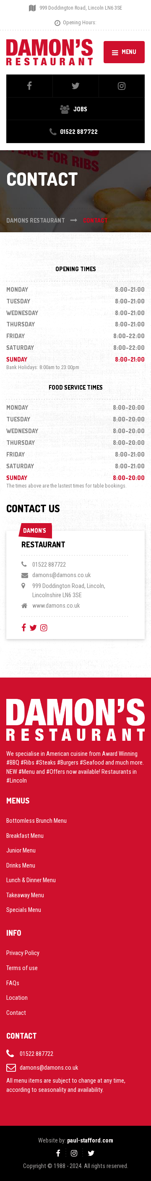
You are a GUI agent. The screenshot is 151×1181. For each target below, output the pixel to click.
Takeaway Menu (25, 895)
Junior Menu (21, 850)
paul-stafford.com (90, 1140)
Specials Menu (23, 909)
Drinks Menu (20, 865)
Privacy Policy (22, 953)
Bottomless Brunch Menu (36, 820)
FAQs (12, 983)
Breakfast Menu (25, 835)
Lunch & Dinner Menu (31, 880)
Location (17, 997)
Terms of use (22, 968)
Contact (16, 1012)
